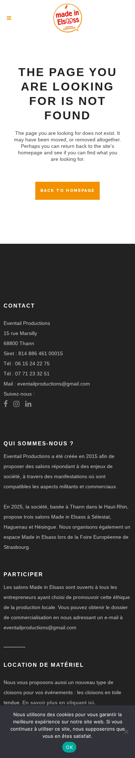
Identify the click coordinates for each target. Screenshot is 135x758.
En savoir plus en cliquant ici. (58, 702)
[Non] (126, 731)
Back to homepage (67, 190)
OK (69, 747)
